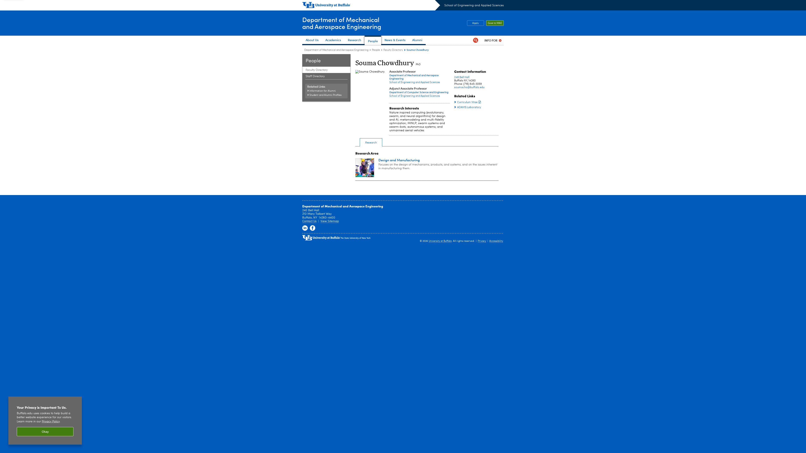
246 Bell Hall (461, 77)
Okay (45, 431)
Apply (475, 23)
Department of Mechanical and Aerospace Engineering (336, 50)
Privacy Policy (51, 421)
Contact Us (309, 221)
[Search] (476, 40)
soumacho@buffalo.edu (469, 87)
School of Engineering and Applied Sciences (474, 5)
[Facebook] (312, 228)
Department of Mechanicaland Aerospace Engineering (341, 23)
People (376, 50)
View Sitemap (330, 221)
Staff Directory (315, 76)
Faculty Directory (393, 50)
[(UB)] (371, 6)
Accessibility (496, 241)
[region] (45, 421)
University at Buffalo (440, 241)
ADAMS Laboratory (469, 107)
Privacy (482, 241)
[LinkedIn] (305, 228)
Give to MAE (495, 23)
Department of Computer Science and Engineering (418, 92)
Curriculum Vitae (467, 102)
